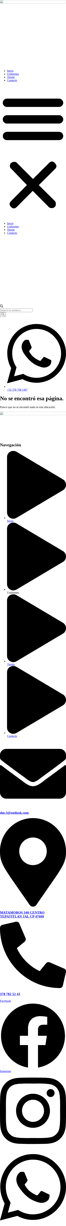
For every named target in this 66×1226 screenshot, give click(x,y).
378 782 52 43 (10, 994)
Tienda (11, 77)
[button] (33, 152)
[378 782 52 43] (33, 987)
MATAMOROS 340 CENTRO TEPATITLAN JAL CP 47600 (22, 914)
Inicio (10, 70)
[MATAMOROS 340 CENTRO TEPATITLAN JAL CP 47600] (33, 905)
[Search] (3, 314)
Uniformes (13, 73)
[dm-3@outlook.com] (33, 805)
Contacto (12, 80)
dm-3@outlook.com (14, 813)
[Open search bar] (1, 306)
